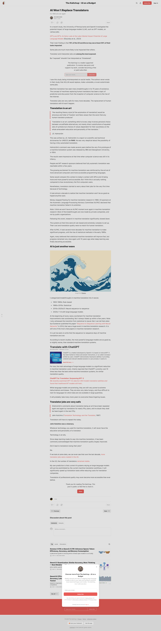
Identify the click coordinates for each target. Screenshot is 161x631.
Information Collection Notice (80, 599)
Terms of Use (88, 598)
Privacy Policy (93, 599)
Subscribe (80, 594)
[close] (96, 567)
